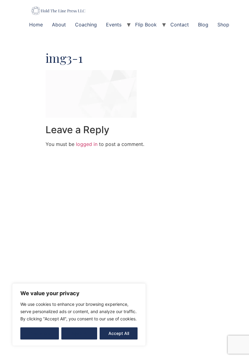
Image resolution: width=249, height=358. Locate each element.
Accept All (118, 333)
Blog (203, 25)
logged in (86, 144)
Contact (179, 25)
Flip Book (146, 25)
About (59, 25)
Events (113, 25)
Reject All (79, 333)
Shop (223, 25)
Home (36, 25)
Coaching (86, 25)
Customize (39, 333)
